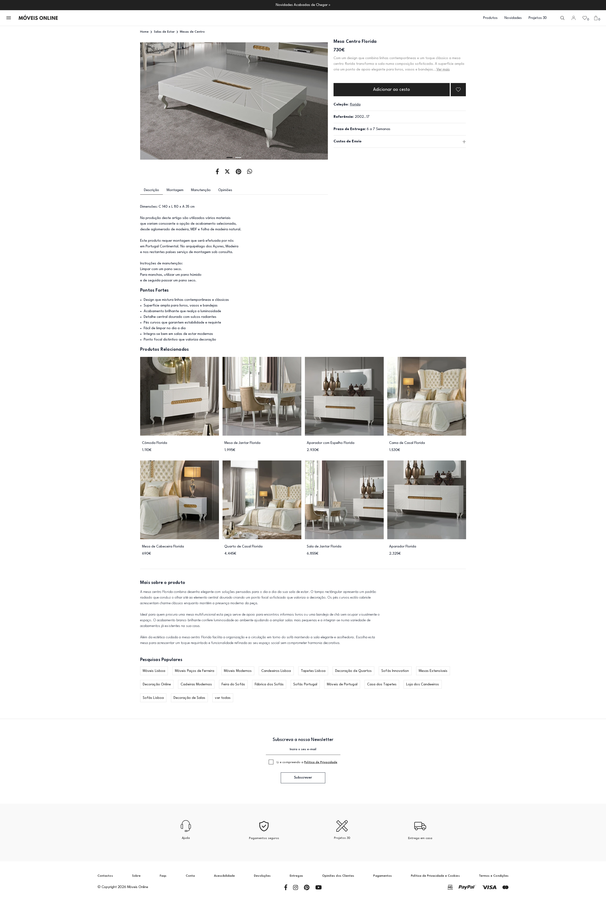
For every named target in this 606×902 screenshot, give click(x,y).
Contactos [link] (105, 875)
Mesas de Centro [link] (192, 31)
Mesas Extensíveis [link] (433, 671)
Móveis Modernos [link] (238, 671)
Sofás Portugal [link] (305, 684)
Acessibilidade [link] (224, 875)
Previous (159, 101)
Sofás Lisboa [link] (153, 698)
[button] (9, 18)
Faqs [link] (163, 875)
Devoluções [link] (262, 875)
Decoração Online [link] (157, 684)
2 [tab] (238, 157)
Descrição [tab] (151, 190)
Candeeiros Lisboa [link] (276, 671)
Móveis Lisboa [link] (154, 671)
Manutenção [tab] (201, 190)
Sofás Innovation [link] (395, 671)
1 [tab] (229, 157)
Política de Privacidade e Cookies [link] (435, 875)
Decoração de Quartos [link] (353, 671)
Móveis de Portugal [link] (342, 684)
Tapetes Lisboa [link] (313, 671)
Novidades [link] (513, 18)
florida (355, 104)
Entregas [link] (296, 875)
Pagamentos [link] (382, 875)
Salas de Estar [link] (164, 31)
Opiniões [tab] (225, 190)
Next (309, 101)
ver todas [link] (223, 698)
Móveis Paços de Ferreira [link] (194, 671)
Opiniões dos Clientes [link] (338, 875)
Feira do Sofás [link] (233, 684)
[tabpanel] (234, 101)
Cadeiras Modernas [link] (196, 684)
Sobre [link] (136, 875)
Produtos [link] (490, 18)
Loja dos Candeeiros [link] (422, 684)
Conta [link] (190, 875)
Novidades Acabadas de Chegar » (303, 5)
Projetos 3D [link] (538, 18)
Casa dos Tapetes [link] (382, 684)
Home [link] (144, 31)
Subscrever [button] (303, 777)
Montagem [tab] (175, 190)
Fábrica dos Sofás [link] (269, 684)
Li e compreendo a (307, 762)
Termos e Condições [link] (493, 875)
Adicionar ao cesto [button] (391, 90)
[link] (38, 18)
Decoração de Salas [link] (189, 698)
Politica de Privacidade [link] (320, 762)
